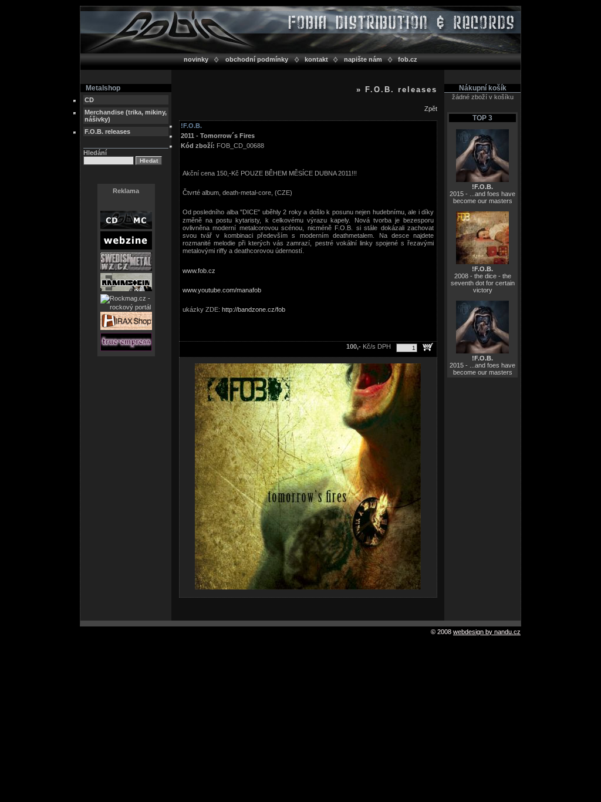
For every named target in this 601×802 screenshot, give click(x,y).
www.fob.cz (199, 270)
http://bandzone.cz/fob (253, 309)
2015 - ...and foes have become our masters (482, 193)
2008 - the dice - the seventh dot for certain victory (483, 279)
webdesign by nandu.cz (487, 631)
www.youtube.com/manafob (222, 290)
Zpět (430, 108)
